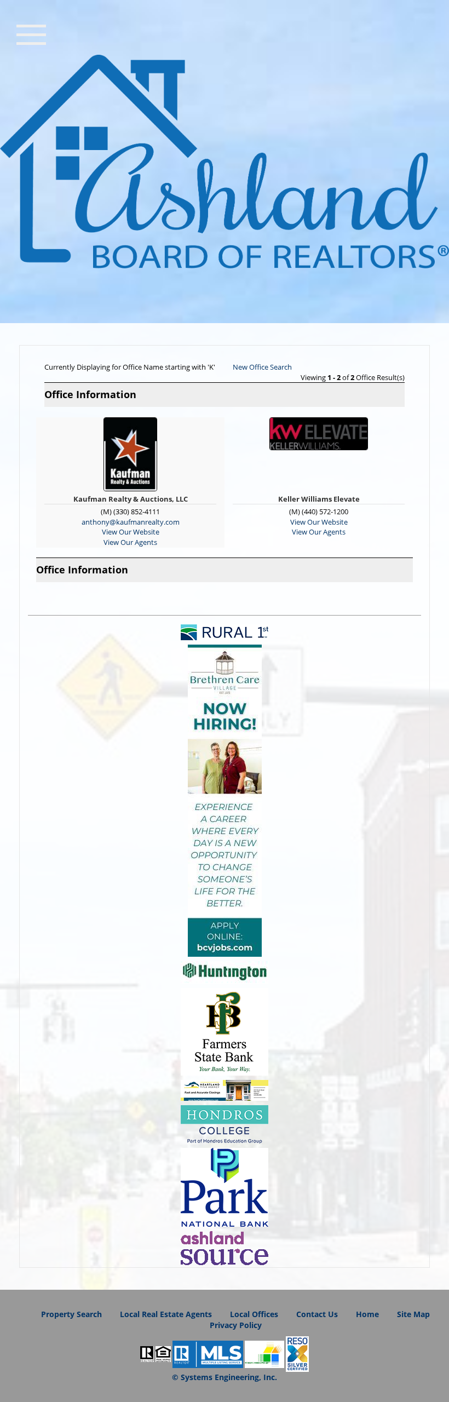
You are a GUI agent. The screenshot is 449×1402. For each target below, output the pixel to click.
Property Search (71, 1314)
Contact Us (317, 1314)
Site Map (413, 1314)
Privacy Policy (236, 1325)
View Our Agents (130, 542)
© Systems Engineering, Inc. (224, 1377)
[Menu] (31, 33)
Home (367, 1314)
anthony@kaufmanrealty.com (131, 522)
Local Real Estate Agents (166, 1314)
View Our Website (130, 532)
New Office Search (262, 367)
